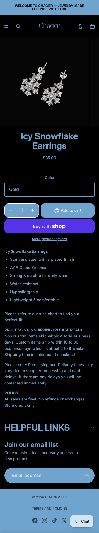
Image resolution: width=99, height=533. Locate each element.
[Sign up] (86, 475)
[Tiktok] (54, 520)
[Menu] (6, 26)
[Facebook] (35, 520)
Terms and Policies (49, 508)
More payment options (49, 239)
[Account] (80, 26)
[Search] (18, 26)
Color (49, 177)
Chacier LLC (56, 497)
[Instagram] (44, 520)
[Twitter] (64, 520)
